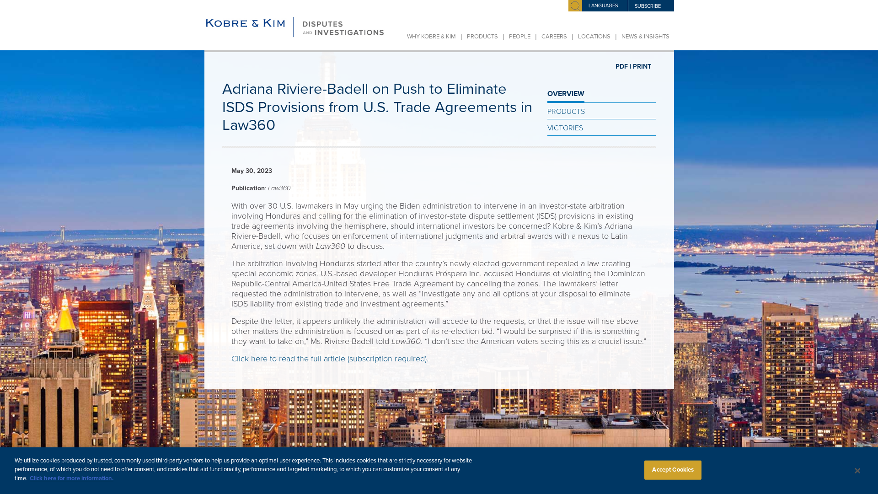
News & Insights (645, 36)
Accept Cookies (673, 469)
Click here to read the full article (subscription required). (329, 359)
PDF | (623, 66)
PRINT (642, 66)
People (519, 36)
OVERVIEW (565, 93)
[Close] (857, 471)
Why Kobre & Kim (431, 36)
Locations (594, 36)
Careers (554, 36)
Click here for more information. (71, 478)
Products (482, 36)
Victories (565, 128)
